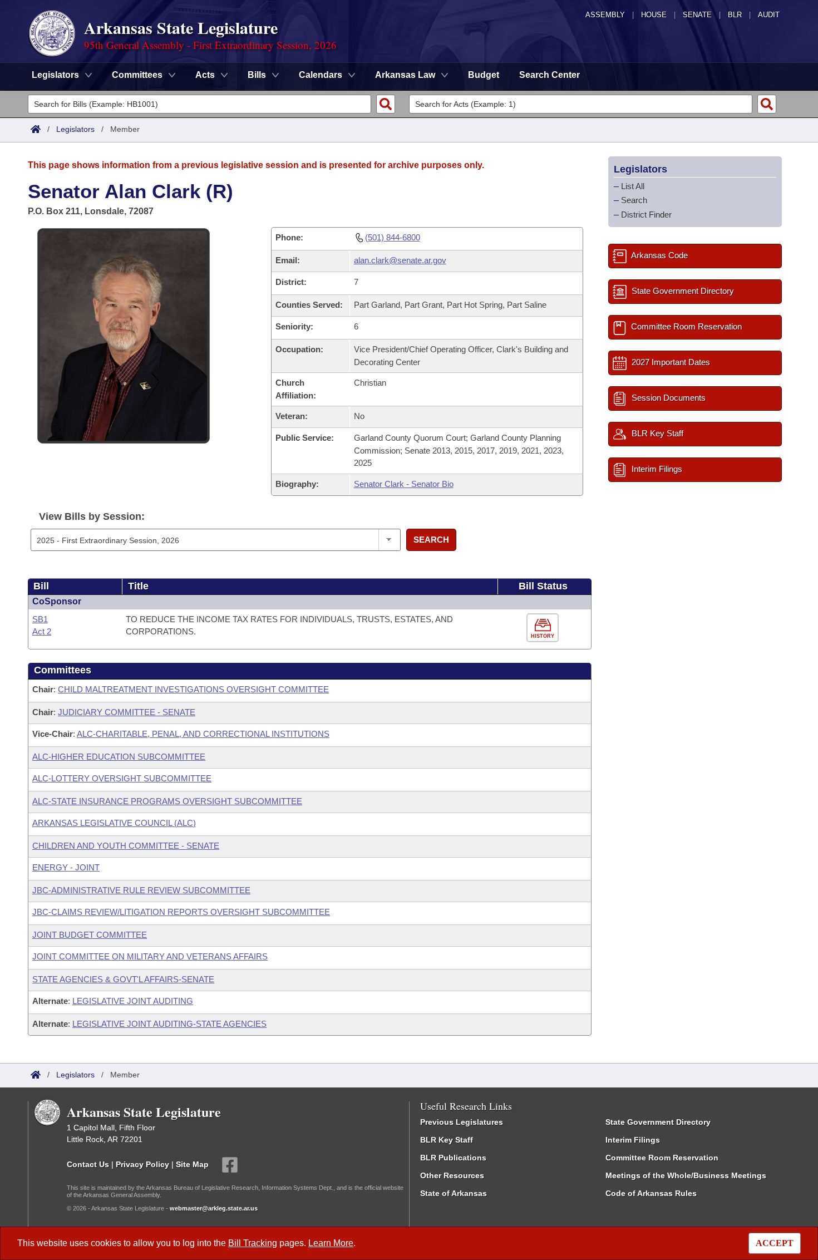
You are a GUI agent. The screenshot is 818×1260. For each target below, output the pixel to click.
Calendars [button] (320, 75)
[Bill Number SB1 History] (543, 628)
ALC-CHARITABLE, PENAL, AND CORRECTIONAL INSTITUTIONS (203, 734)
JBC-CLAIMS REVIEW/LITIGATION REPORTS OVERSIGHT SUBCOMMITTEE (181, 912)
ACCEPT (775, 1243)
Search (431, 539)
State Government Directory (658, 1122)
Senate (697, 15)
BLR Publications (453, 1157)
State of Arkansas (453, 1193)
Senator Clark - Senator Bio (404, 484)
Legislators (75, 129)
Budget (483, 75)
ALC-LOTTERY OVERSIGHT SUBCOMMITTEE (121, 778)
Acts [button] (205, 75)
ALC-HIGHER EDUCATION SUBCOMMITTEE (118, 756)
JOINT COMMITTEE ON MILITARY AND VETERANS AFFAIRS (150, 956)
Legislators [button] (55, 75)
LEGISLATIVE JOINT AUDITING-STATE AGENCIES (169, 1023)
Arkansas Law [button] (405, 75)
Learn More (330, 1243)
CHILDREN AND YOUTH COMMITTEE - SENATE (125, 845)
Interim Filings (632, 1139)
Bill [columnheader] (41, 586)
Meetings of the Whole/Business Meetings (685, 1175)
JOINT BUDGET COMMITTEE (89, 934)
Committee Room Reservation (661, 1157)
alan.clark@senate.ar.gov (400, 260)
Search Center (549, 75)
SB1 (40, 619)
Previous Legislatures (461, 1122)
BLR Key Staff (446, 1139)
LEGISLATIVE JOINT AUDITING (132, 1001)
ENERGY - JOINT (66, 867)
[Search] (385, 104)
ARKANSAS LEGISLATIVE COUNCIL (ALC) (114, 823)
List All (632, 186)
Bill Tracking (252, 1243)
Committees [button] (137, 75)
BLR (735, 15)
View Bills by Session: (92, 516)
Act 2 (41, 631)
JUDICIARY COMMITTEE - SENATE (126, 712)
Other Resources (452, 1175)
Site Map (192, 1163)
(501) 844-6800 (392, 237)
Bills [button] (257, 75)
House (654, 15)
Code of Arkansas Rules (651, 1193)
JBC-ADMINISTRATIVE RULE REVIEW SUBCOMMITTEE (141, 890)
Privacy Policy (142, 1163)
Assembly (605, 15)
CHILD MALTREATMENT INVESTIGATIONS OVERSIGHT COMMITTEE (193, 689)
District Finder (646, 214)
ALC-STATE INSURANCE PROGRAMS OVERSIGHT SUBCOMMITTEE (167, 801)
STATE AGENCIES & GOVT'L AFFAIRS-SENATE (123, 979)
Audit (769, 15)
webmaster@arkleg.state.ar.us (214, 1208)
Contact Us (88, 1163)
